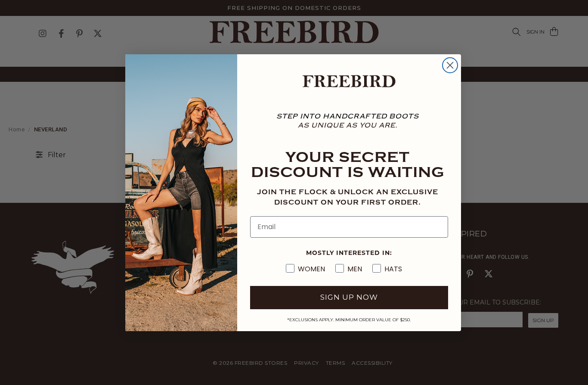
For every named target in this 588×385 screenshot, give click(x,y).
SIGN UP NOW (349, 297)
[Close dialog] (450, 65)
